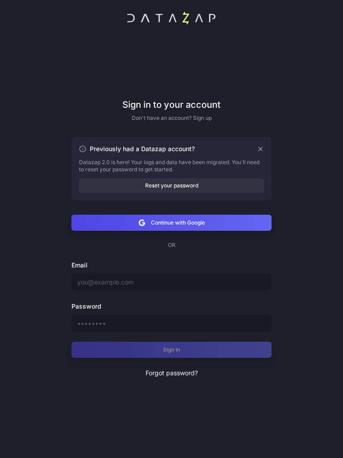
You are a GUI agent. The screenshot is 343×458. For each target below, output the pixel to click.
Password (86, 306)
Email (79, 265)
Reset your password (171, 185)
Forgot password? (172, 373)
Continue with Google (178, 222)
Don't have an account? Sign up (172, 117)
